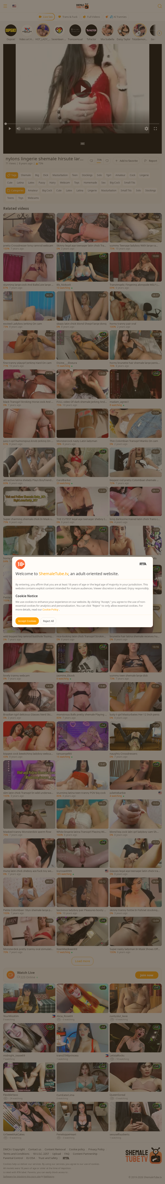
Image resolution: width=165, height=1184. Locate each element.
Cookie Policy (50, 609)
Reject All (48, 621)
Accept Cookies (27, 621)
